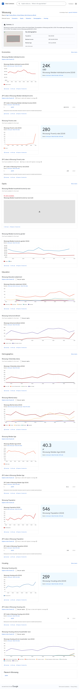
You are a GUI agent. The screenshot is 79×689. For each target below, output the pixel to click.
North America (28, 15)
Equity (21, 18)
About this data (18, 66)
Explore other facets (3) (8, 400)
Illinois (14, 15)
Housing (46, 18)
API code (13, 88)
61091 (12, 107)
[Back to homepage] (3, 4)
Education (28, 18)
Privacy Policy (74, 686)
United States (20, 15)
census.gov (48, 75)
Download (7, 88)
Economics (15, 18)
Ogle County (9, 15)
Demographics (37, 18)
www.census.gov (29, 46)
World (34, 15)
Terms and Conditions (64, 686)
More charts (74, 52)
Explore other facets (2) (8, 59)
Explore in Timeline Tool (22, 88)
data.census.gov (10, 66)
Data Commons (9, 3)
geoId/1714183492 (73, 12)
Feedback (71, 3)
